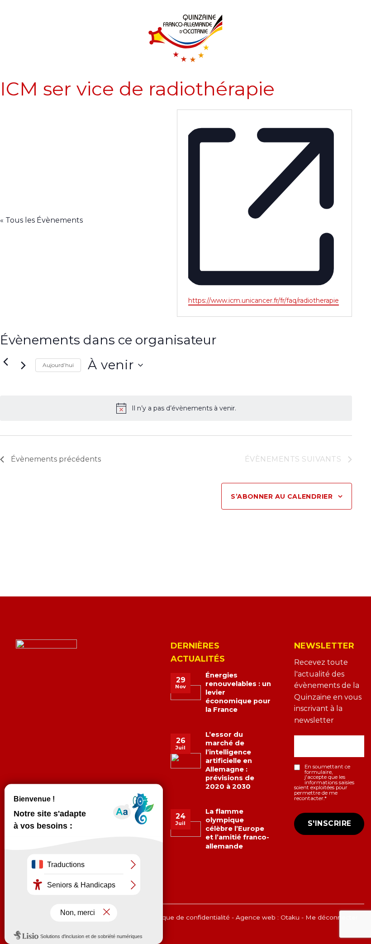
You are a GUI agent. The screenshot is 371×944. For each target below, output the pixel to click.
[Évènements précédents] (5, 361)
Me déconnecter (331, 917)
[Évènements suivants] (23, 365)
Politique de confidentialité (188, 917)
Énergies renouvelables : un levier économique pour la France (238, 692)
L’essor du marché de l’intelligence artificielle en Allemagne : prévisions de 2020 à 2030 (229, 760)
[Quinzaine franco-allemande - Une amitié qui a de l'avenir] (185, 38)
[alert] (176, 408)
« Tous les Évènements (41, 220)
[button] (12, 44)
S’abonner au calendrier (282, 496)
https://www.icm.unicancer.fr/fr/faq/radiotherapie (263, 300)
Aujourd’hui (58, 365)
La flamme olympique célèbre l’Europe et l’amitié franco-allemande (237, 828)
